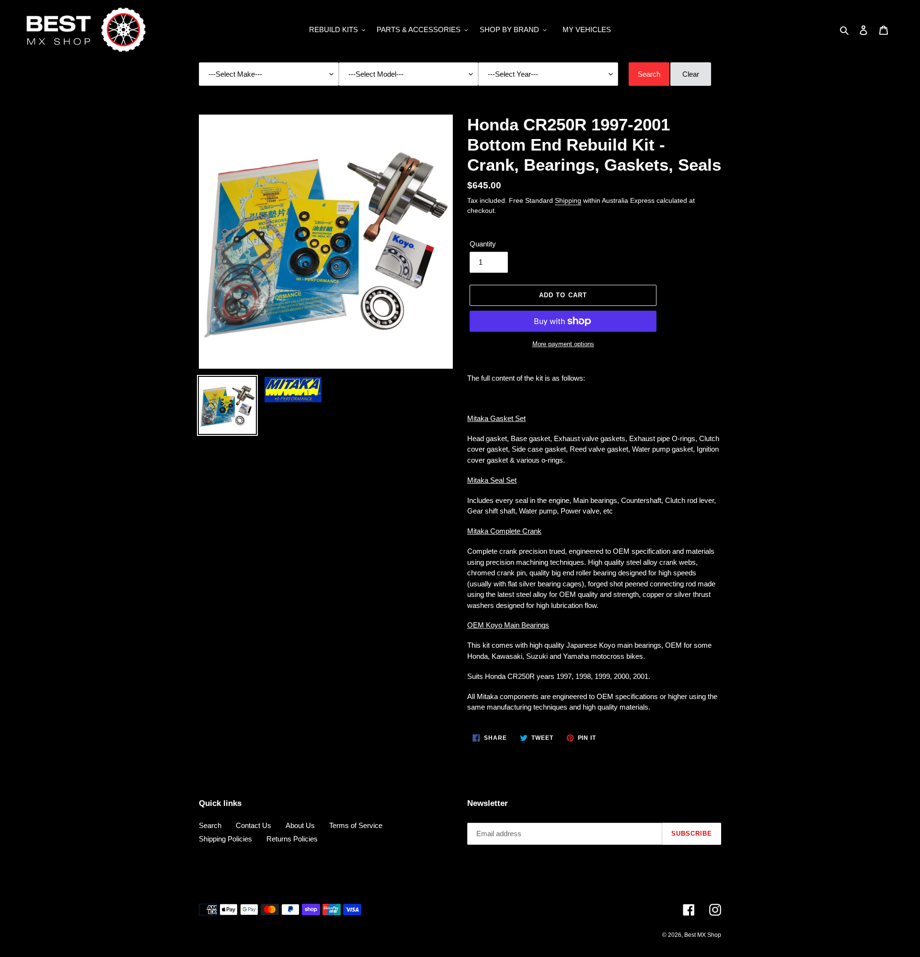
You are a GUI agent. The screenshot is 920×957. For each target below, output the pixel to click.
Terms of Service (355, 825)
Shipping (568, 200)
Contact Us (253, 825)
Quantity (483, 244)
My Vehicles (587, 29)
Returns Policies (292, 839)
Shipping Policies (225, 839)
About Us (300, 825)
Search (210, 825)
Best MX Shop (702, 935)
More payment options (563, 344)
